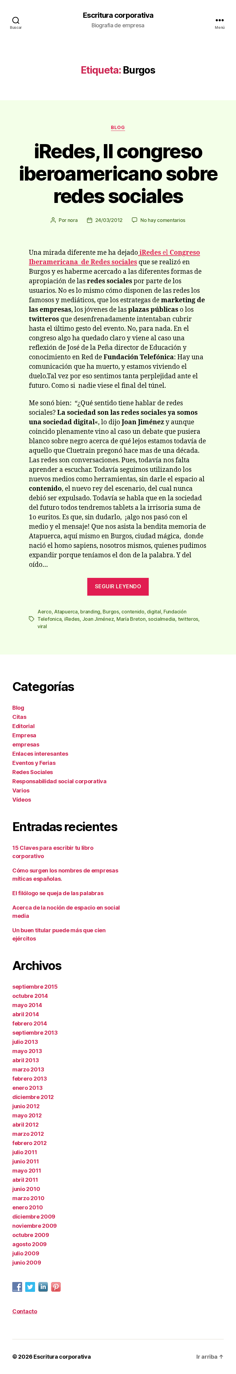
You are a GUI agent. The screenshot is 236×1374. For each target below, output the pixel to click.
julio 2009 (25, 1253)
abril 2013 (25, 1060)
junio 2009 (26, 1262)
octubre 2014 (30, 996)
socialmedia (161, 619)
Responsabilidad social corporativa (59, 781)
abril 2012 (25, 1124)
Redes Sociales (32, 772)
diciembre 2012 (33, 1097)
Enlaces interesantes (40, 753)
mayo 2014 (27, 1005)
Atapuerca (66, 612)
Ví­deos (21, 799)
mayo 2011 (26, 1170)
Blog (118, 127)
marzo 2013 (28, 1069)
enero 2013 (27, 1088)
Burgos (111, 612)
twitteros (188, 619)
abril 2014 (25, 1014)
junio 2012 (25, 1106)
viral (42, 626)
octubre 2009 (30, 1235)
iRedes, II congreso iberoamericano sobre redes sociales (118, 173)
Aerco (44, 612)
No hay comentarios (162, 220)
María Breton (131, 619)
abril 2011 (25, 1180)
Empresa (24, 735)
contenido (132, 612)
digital (154, 612)
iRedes (72, 619)
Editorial (23, 726)
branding (90, 612)
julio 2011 (24, 1152)
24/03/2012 (109, 220)
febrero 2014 (29, 1023)
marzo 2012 (28, 1134)
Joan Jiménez (98, 619)
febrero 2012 (29, 1143)
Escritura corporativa (118, 15)
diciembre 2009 (33, 1216)
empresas (25, 744)
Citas (19, 717)
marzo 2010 (28, 1198)
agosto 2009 (29, 1244)
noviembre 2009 (34, 1226)
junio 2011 (25, 1161)
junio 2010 (26, 1189)
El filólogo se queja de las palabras (57, 893)
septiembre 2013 (35, 1032)
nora (73, 220)
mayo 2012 (27, 1115)
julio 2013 (25, 1042)
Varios (20, 790)
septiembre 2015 (35, 986)
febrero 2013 (29, 1078)
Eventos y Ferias (34, 763)
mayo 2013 (27, 1051)
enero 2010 (27, 1207)
